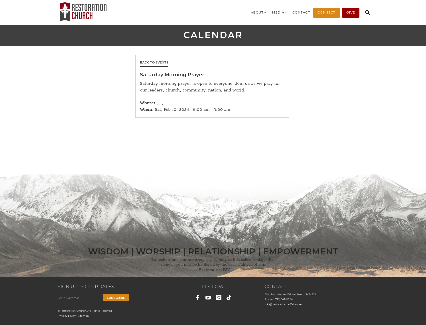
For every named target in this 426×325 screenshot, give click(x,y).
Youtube (208, 298)
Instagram (218, 298)
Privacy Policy (67, 315)
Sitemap (83, 315)
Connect (326, 12)
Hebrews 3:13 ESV (214, 270)
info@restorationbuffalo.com (283, 304)
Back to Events (154, 62)
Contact (301, 12)
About (257, 12)
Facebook (197, 298)
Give (350, 12)
